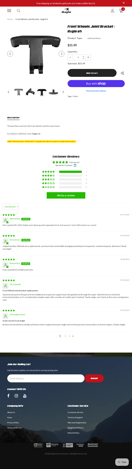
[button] (48, 172)
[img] (9, 215)
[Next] (61, 54)
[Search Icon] (18, 10)
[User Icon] (112, 10)
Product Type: (75, 38)
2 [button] (65, 336)
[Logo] (66, 11)
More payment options (96, 90)
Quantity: (73, 51)
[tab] (13, 118)
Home (10, 19)
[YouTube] (25, 395)
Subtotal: (72, 63)
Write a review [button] (66, 195)
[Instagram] (16, 395)
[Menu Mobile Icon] (9, 11)
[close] (123, 3)
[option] (35, 53)
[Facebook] (8, 395)
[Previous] (10, 54)
